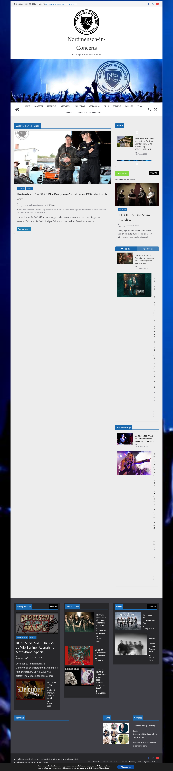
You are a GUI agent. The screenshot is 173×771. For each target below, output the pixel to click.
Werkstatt (20, 212)
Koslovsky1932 (75, 209)
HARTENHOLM (51, 209)
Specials (117, 106)
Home (27, 106)
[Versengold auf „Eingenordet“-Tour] (128, 622)
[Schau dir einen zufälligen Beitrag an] (156, 109)
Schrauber (102, 209)
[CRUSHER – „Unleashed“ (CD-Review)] (79, 655)
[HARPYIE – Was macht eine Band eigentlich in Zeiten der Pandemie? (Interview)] (79, 628)
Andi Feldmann (28, 209)
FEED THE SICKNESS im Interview (134, 217)
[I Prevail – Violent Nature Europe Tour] (131, 648)
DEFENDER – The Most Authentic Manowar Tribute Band (51, 690)
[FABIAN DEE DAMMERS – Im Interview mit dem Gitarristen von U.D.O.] (134, 285)
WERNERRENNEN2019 (39, 212)
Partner (70, 112)
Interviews (65, 106)
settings (105, 768)
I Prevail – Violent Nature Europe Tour (152, 644)
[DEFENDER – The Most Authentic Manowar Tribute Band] (30, 694)
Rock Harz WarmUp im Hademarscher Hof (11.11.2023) (154, 500)
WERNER (27, 212)
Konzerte (38, 106)
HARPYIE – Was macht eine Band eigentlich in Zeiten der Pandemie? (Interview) (101, 624)
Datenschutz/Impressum (89, 112)
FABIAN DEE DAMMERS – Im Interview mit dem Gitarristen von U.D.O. (154, 333)
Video (106, 106)
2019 (20, 209)
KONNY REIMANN (63, 209)
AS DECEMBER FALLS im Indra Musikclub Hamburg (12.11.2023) (144, 438)
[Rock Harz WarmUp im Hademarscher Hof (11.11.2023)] (134, 518)
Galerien (129, 106)
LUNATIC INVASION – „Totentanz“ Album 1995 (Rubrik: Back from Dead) (101, 678)
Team (140, 106)
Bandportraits (22, 637)
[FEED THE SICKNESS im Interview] (137, 194)
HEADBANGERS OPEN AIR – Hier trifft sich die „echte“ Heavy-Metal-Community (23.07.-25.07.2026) (145, 143)
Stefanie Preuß (133, 225)
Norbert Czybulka (37, 205)
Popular (127, 248)
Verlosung (94, 106)
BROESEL (37, 209)
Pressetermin (86, 209)
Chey (43, 209)
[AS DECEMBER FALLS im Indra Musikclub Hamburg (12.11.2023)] (125, 441)
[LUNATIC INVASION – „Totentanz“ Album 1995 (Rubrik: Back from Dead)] (79, 681)
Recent (149, 248)
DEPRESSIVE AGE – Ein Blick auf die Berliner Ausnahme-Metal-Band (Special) (35, 647)
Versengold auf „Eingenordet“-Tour (149, 619)
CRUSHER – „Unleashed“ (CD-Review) (100, 653)
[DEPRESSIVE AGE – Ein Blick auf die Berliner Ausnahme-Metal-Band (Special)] (37, 623)
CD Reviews (79, 106)
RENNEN (95, 209)
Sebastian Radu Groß (34, 658)
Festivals (51, 106)
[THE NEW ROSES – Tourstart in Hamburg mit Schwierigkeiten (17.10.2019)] (125, 258)
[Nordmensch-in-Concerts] (17, 109)
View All (153, 173)
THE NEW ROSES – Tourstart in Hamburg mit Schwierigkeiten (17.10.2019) (144, 259)
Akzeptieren (126, 767)
